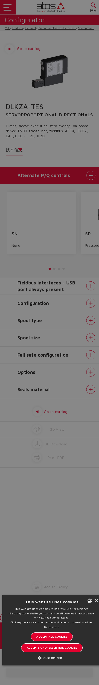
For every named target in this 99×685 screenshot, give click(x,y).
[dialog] (49, 342)
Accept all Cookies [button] (51, 636)
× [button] (96, 600)
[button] (51, 658)
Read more (51, 627)
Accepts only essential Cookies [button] (52, 647)
